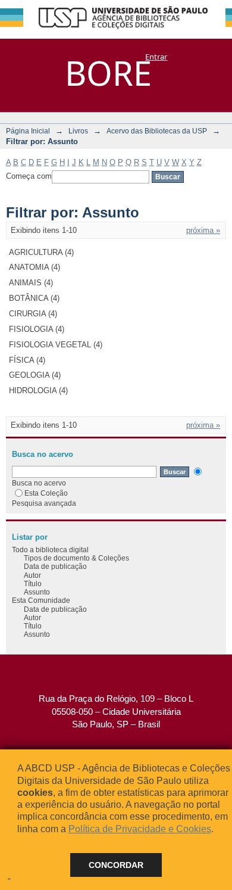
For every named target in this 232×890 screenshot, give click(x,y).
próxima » (203, 230)
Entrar (156, 56)
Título (33, 583)
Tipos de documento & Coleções (76, 558)
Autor (32, 575)
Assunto (37, 592)
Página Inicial (28, 131)
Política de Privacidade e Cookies (139, 829)
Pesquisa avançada (44, 503)
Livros (78, 131)
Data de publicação (55, 566)
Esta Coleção (46, 493)
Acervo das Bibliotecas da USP (156, 131)
